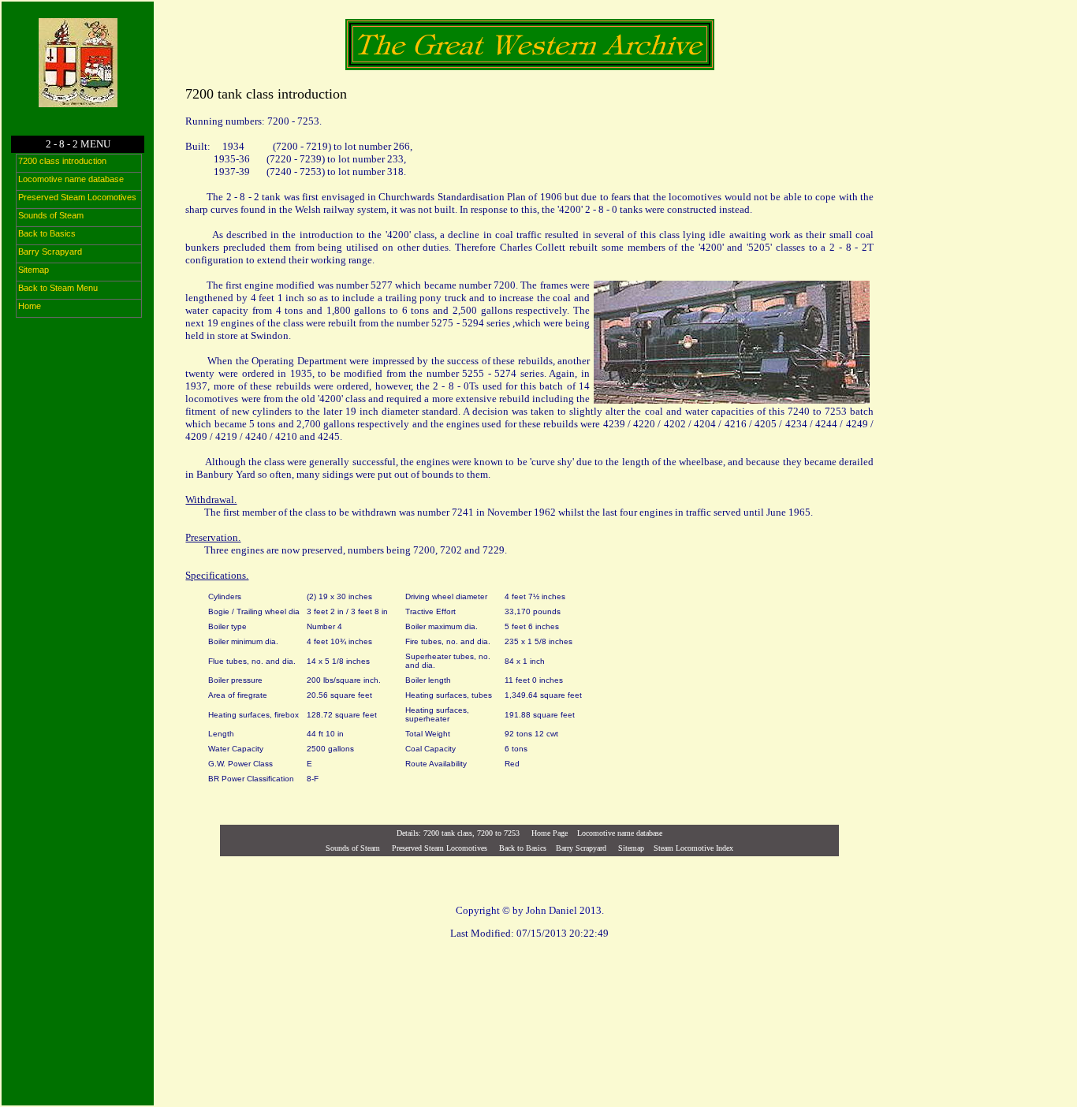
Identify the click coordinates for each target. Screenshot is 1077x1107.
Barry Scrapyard (581, 848)
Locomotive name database (619, 833)
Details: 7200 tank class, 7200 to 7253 (458, 833)
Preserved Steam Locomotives (439, 848)
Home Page (549, 833)
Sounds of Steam (353, 848)
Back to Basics (522, 848)
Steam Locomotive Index (693, 848)
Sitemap (630, 848)
